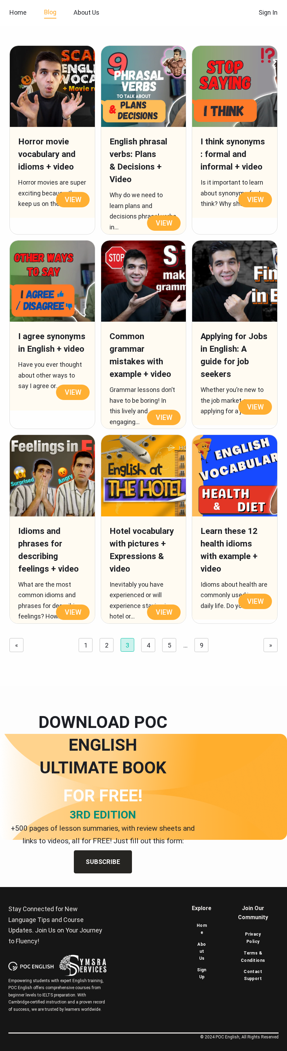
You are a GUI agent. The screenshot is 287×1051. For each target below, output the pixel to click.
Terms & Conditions (253, 957)
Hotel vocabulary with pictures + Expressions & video (142, 550)
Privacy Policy (253, 938)
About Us (201, 951)
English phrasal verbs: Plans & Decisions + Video (138, 160)
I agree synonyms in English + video (51, 342)
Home (18, 12)
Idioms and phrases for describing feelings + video (48, 550)
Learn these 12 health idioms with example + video (229, 550)
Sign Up (201, 973)
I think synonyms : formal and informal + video (233, 154)
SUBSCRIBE (103, 861)
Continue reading (69, 200)
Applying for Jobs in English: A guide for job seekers (234, 355)
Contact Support (253, 975)
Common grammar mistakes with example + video (140, 355)
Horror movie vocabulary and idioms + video (47, 154)
